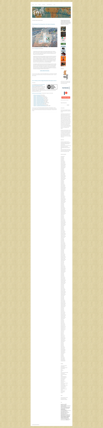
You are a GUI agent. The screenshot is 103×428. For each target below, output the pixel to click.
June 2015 (62, 285)
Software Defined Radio (65, 417)
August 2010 (62, 341)
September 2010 (63, 340)
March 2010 (62, 346)
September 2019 (63, 236)
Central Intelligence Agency (45, 73)
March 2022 (62, 207)
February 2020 (62, 231)
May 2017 (62, 263)
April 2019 (62, 241)
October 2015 (62, 281)
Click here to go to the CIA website (36, 93)
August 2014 (62, 295)
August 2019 (62, 237)
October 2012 (62, 316)
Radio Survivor (62, 380)
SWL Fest (62, 389)
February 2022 (62, 208)
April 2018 (62, 252)
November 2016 (63, 269)
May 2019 (62, 240)
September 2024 (63, 178)
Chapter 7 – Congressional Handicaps (39, 101)
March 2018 (62, 253)
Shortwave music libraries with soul (65, 141)
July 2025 (62, 168)
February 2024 (62, 185)
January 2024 (62, 186)
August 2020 (62, 225)
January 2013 (62, 313)
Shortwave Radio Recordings (65, 417)
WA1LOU (62, 392)
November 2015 (63, 280)
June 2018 (62, 250)
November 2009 (63, 350)
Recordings (63, 413)
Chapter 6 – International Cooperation (39, 100)
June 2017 (62, 262)
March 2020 (62, 230)
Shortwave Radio (51, 107)
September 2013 (63, 305)
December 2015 (62, 279)
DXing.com (62, 370)
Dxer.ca (62, 369)
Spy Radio (52, 74)
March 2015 (62, 288)
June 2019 (62, 239)
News (38, 73)
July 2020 (62, 226)
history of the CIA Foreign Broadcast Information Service (38, 85)
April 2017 (62, 264)
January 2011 (62, 336)
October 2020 (62, 223)
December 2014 (62, 291)
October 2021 (62, 212)
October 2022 (62, 200)
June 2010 (62, 343)
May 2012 (62, 321)
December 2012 (62, 314)
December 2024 (62, 175)
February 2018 (62, 254)
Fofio (61, 371)
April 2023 (62, 194)
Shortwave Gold (63, 415)
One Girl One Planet (63, 378)
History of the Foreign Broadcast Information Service (40, 109)
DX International (63, 368)
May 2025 (62, 170)
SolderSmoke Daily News (64, 388)
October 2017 (62, 258)
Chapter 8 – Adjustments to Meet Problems (39, 102)
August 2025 (62, 167)
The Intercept (36, 48)
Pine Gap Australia (48, 74)
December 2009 (62, 349)
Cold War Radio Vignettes (64, 365)
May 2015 (62, 286)
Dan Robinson (51, 73)
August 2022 (62, 202)
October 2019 (62, 235)
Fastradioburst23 (67, 407)
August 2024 (62, 179)
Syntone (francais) (63, 390)
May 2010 (62, 344)
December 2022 (62, 198)
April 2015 (62, 287)
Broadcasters (43, 107)
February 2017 (62, 266)
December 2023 (62, 187)
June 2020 (62, 227)
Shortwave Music (67, 415)
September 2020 (63, 224)
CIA (49, 73)
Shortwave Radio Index (63, 398)
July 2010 (62, 342)
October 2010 (62, 339)
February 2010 (62, 347)
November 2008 (63, 360)
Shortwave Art (67, 414)
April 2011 (62, 333)
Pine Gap (45, 74)
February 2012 (62, 324)
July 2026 (62, 157)
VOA (65, 419)
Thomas (35, 75)
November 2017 (63, 257)
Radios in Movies (66, 412)
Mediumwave (69, 410)
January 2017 (62, 267)
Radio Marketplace (49, 4)
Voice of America (68, 419)
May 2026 (62, 159)
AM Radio (62, 404)
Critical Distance (63, 366)
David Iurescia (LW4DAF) (63, 406)
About (54, 4)
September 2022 (63, 201)
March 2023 (62, 195)
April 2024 (62, 183)
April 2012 (62, 322)
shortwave (63, 414)
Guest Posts (67, 408)
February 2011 (62, 335)
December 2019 (62, 233)
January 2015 (62, 290)
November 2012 (63, 315)
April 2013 (62, 310)
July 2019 (62, 238)
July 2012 (62, 319)
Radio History (46, 107)
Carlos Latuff (63, 405)
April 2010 (62, 345)
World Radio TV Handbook (64, 399)
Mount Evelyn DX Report (64, 374)
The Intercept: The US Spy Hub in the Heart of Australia (43, 24)
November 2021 (63, 211)
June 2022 (62, 204)
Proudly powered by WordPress (35, 424)
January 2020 (62, 232)
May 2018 (62, 251)
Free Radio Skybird (63, 408)
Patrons (39, 4)
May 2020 (62, 228)
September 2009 (63, 352)
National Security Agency (39, 74)
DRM (61, 407)
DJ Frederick (68, 406)
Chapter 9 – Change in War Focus (38, 103)
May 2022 (62, 205)
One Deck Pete (65, 411)
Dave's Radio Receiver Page (64, 367)
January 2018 (62, 255)
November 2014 (63, 292)
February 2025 (62, 173)
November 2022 (63, 199)
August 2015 (62, 283)
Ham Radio (63, 409)
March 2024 (62, 184)
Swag (36, 4)
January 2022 (62, 209)
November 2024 (63, 176)
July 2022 (62, 203)
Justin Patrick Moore (64, 410)
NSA (43, 74)
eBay (62, 407)
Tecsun (66, 418)
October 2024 (62, 177)
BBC (66, 404)
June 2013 (62, 308)
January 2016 (62, 278)
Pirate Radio (63, 411)
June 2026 (62, 158)
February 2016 (62, 277)
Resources (43, 4)
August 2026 (62, 156)
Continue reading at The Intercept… (44, 70)
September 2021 (63, 213)
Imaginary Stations (64, 409)
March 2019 (62, 242)
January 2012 (62, 325)
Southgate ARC (63, 418)
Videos (68, 418)
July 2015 (62, 284)
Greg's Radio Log (63, 373)
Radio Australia (66, 411)
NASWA (62, 375)
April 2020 (62, 229)
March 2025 (62, 172)
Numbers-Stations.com (63, 376)
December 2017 (62, 256)
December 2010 (62, 337)
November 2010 (63, 338)
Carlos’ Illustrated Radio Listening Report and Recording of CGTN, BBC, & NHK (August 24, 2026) (65, 143)
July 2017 (62, 261)
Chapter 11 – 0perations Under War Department (40, 105)
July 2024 (62, 180)
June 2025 (62, 169)
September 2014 (63, 294)
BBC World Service (63, 404)
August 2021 (62, 214)
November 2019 (63, 234)
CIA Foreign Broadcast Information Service (44, 108)
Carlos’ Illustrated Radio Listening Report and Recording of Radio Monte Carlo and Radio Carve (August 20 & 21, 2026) (65, 150)
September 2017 (63, 259)
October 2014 (62, 293)
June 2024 (62, 181)
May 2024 (62, 182)
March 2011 (62, 334)
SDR (65, 413)
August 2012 (62, 318)
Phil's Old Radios (63, 379)
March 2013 (62, 311)
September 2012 (63, 317)
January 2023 (62, 197)
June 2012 (62, 320)
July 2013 (62, 307)
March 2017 (62, 265)
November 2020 (63, 222)
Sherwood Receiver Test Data (64, 397)
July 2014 (62, 296)
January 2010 (62, 348)
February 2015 (62, 289)
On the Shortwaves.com (64, 377)
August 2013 (62, 306)
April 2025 (62, 171)
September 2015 (63, 282)
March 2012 (62, 323)
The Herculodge (63, 391)
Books (41, 107)
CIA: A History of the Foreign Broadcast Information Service (44, 80)
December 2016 (62, 268)
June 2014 (62, 297)
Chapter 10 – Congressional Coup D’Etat (39, 104)
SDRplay (67, 413)
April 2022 (62, 206)
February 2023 (62, 196)
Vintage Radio (62, 419)
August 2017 (62, 260)
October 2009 (62, 351)
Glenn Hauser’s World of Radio (64, 372)
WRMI (67, 419)
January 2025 (62, 174)
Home (33, 4)
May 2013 (62, 309)
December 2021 (62, 210)
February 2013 (62, 312)
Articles (39, 107)
